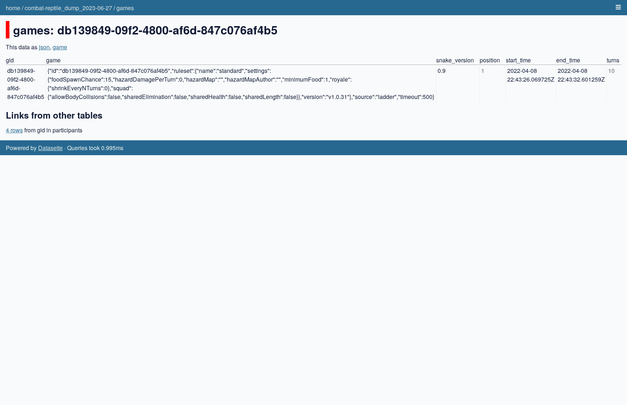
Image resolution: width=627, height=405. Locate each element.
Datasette (50, 148)
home (13, 8)
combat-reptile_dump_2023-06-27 (68, 8)
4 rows (14, 130)
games (125, 8)
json (44, 47)
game (60, 47)
